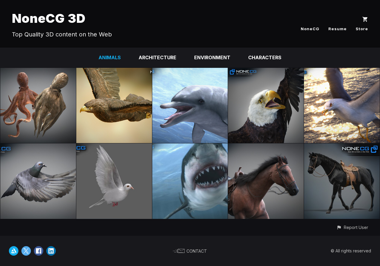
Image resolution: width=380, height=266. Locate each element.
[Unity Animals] (114, 72)
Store (362, 28)
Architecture (157, 57)
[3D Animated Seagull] (342, 72)
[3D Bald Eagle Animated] (266, 72)
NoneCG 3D (49, 18)
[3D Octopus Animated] (38, 72)
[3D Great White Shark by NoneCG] (190, 147)
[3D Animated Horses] (342, 147)
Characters (264, 57)
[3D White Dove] (114, 147)
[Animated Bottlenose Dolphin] (190, 72)
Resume (337, 28)
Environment (212, 57)
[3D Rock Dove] (38, 147)
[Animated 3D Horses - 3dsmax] (266, 147)
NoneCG (310, 28)
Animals (110, 57)
